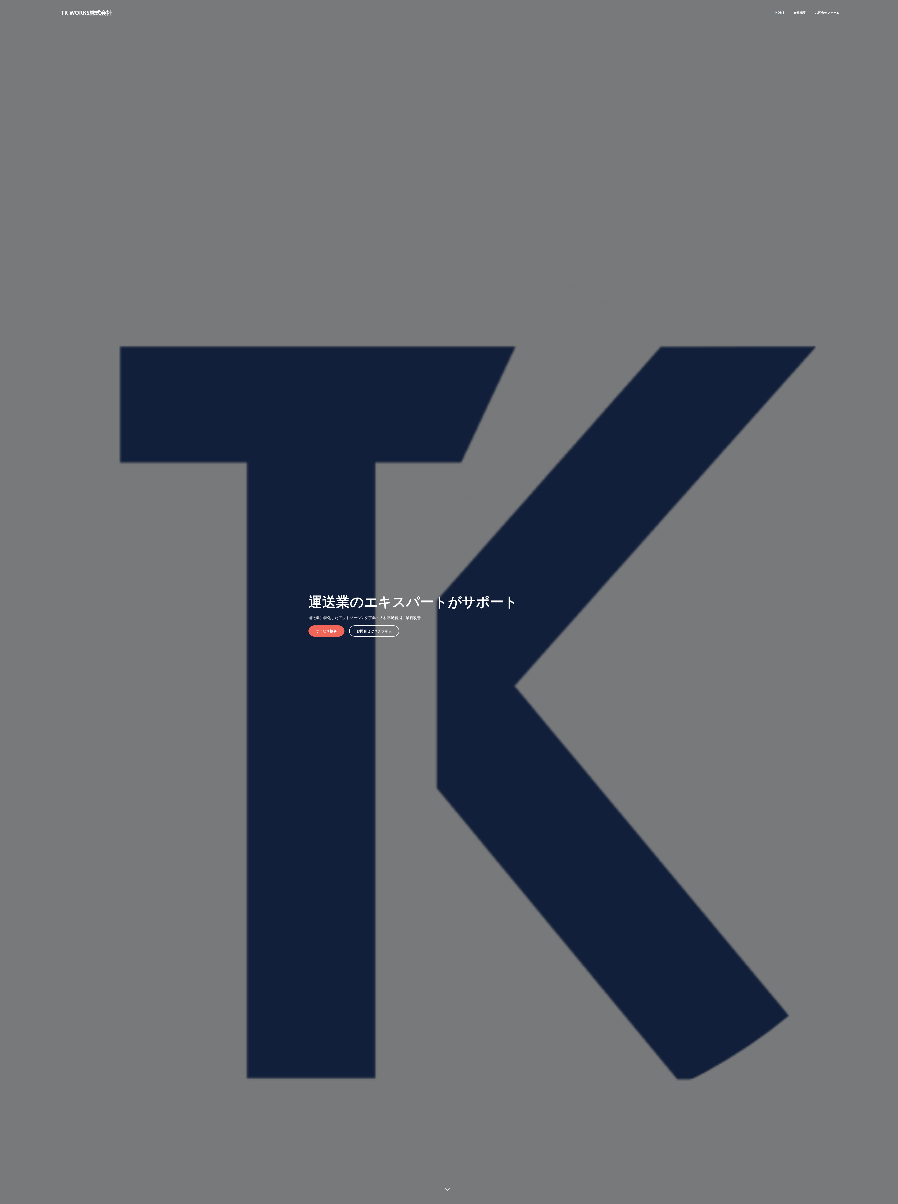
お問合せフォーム (827, 13)
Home (779, 13)
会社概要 (800, 13)
